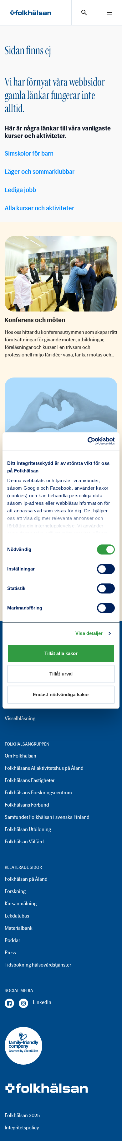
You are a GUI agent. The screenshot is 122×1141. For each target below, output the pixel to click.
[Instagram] (23, 1003)
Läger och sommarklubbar (39, 171)
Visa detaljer (89, 633)
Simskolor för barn (29, 153)
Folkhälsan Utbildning (28, 829)
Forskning (15, 891)
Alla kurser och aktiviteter (39, 208)
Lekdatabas (17, 916)
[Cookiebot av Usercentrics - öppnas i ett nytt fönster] (88, 441)
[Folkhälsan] (30, 12)
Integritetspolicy (22, 1128)
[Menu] (109, 12)
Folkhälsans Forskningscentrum (38, 793)
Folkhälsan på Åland (26, 879)
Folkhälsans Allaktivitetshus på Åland (44, 768)
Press (10, 953)
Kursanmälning (21, 904)
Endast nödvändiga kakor (61, 694)
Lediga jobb (20, 190)
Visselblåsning (20, 718)
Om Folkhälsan (20, 756)
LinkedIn (42, 1002)
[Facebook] (9, 1003)
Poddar (12, 940)
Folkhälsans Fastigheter (29, 780)
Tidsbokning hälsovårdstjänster (38, 965)
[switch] (106, 569)
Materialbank (19, 928)
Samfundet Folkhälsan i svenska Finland (47, 817)
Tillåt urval (61, 673)
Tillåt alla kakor (61, 653)
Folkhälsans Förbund (27, 805)
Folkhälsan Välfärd (24, 842)
